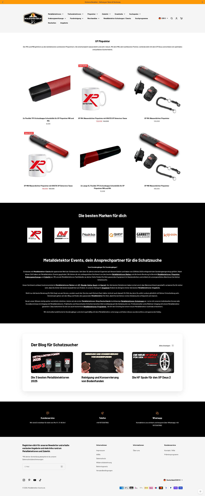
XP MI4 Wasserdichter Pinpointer (156, 118)
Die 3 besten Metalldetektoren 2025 (50, 379)
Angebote (64, 23)
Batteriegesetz (102, 466)
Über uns (136, 450)
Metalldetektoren (54, 14)
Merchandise (92, 18)
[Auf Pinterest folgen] (29, 480)
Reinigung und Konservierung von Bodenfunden (100, 379)
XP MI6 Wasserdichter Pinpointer (156, 186)
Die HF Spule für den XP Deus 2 (151, 377)
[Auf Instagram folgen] (23, 480)
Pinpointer (92, 14)
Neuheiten (52, 23)
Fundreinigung (75, 18)
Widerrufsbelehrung (104, 462)
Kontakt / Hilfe (169, 450)
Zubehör (105, 14)
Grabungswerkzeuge (56, 18)
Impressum (100, 450)
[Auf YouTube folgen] (34, 480)
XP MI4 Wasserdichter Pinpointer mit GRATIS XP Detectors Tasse (102, 118)
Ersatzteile (119, 14)
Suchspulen (133, 14)
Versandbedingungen (104, 470)
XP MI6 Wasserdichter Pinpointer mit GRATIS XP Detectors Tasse (48, 186)
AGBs (98, 454)
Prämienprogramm (171, 454)
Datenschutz (101, 458)
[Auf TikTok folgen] (40, 480)
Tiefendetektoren (74, 14)
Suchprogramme (141, 18)
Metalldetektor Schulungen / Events (117, 18)
